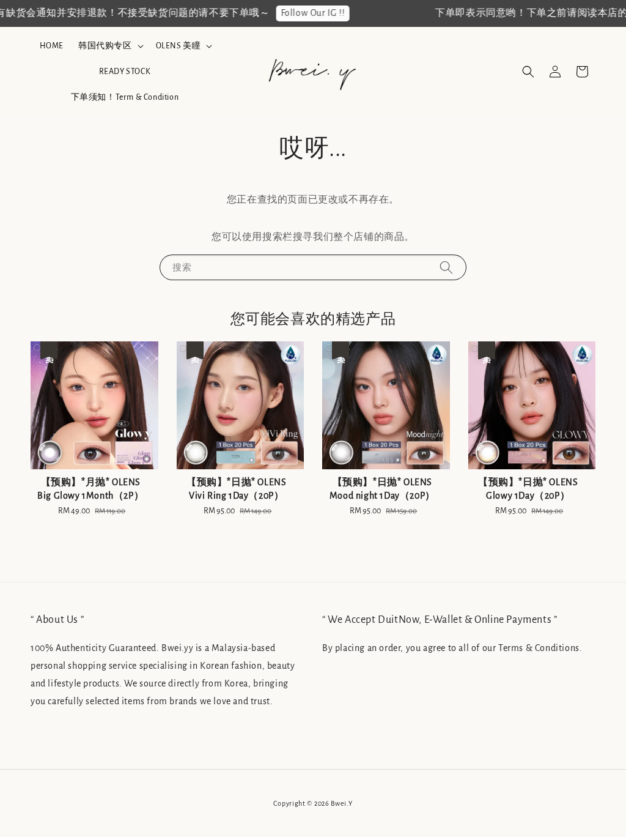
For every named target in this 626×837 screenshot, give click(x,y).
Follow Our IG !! (306, 13)
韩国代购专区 (105, 46)
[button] (528, 71)
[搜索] (446, 267)
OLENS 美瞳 (178, 46)
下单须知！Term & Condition (125, 97)
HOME (52, 46)
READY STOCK (125, 71)
